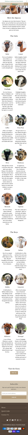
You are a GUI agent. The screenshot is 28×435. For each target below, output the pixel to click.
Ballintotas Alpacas (10, 424)
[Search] (22, 4)
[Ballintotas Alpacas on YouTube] (12, 420)
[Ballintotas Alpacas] (14, 4)
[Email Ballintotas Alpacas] (20, 420)
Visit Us (14, 372)
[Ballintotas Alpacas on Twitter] (7, 420)
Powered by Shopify (20, 424)
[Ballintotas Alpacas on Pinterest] (15, 420)
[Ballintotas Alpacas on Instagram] (18, 420)
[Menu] (0, 4)
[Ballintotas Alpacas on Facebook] (10, 420)
